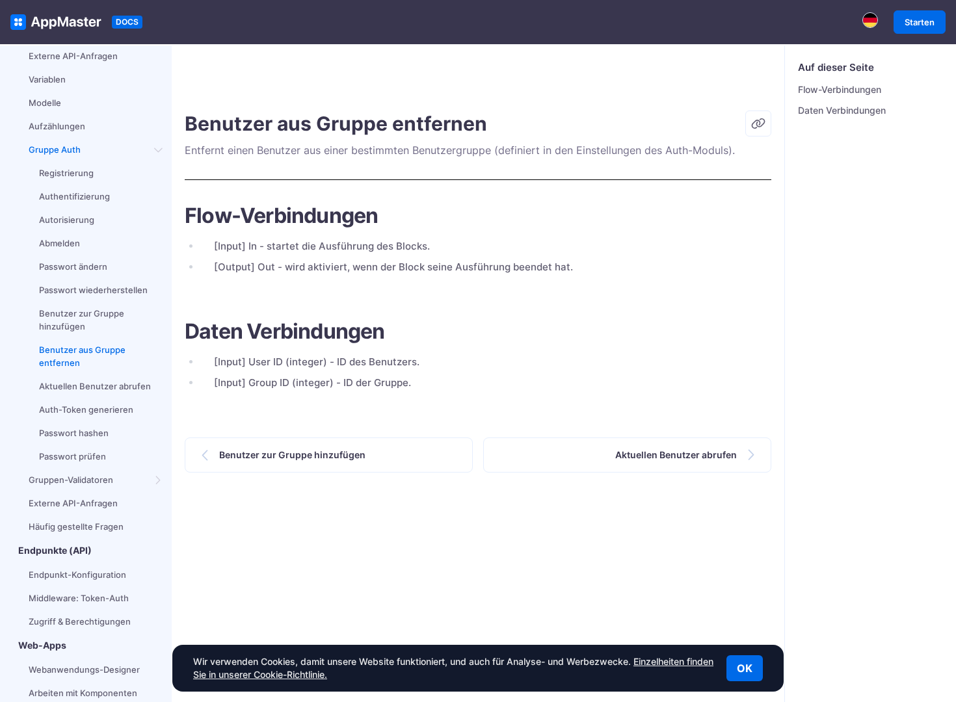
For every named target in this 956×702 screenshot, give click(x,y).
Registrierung (66, 173)
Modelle (45, 103)
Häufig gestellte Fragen (76, 526)
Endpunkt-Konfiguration (77, 574)
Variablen (47, 79)
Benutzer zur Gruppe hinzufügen (81, 320)
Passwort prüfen (72, 456)
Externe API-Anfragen (73, 56)
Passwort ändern (73, 266)
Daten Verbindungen (842, 110)
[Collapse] (158, 149)
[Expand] (158, 479)
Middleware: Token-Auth (79, 598)
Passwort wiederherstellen (93, 290)
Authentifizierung (74, 196)
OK (744, 668)
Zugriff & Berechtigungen (80, 621)
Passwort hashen (74, 433)
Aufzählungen (57, 126)
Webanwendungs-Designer (84, 669)
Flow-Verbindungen (839, 89)
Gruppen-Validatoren (71, 479)
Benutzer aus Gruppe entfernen (82, 356)
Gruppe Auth (55, 149)
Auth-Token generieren (86, 409)
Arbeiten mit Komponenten (83, 693)
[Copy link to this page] (758, 123)
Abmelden (59, 243)
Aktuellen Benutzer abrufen (95, 386)
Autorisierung (66, 219)
